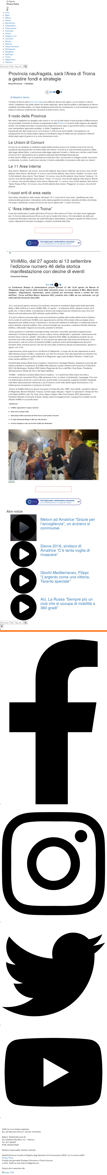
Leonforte (9, 38)
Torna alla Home (53, 230)
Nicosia (8, 41)
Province (62, 123)
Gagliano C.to (11, 36)
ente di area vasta (35, 102)
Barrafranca (10, 23)
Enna (7, 12)
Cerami (8, 33)
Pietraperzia (10, 49)
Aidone (8, 17)
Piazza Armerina (12, 46)
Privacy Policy (13, 4)
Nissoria (8, 44)
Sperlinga (9, 54)
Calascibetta (10, 25)
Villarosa (8, 62)
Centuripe (9, 30)
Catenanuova (10, 28)
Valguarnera (10, 59)
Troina (7, 57)
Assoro (8, 20)
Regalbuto (9, 51)
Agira (7, 15)
